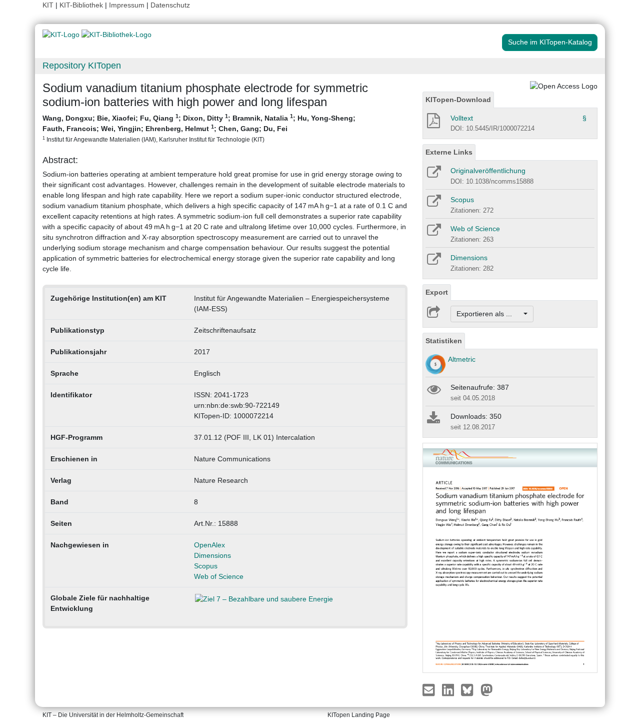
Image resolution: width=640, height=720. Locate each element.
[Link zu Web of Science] (433, 233)
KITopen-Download (458, 100)
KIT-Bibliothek (82, 5)
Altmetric (462, 359)
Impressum (126, 5)
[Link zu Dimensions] (433, 262)
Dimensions (212, 555)
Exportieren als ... (489, 314)
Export (437, 292)
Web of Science (219, 576)
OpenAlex (209, 545)
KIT (48, 5)
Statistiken (444, 341)
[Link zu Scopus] (433, 204)
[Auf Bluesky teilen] (469, 689)
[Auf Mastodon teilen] (486, 689)
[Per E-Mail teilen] (429, 689)
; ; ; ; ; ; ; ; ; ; (199, 128)
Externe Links (449, 152)
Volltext (461, 118)
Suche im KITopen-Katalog (550, 42)
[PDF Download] (433, 124)
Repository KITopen (81, 66)
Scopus (206, 566)
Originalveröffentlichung (488, 171)
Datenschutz (170, 5)
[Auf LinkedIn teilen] (449, 689)
